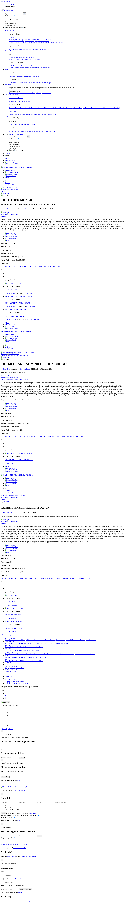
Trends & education (15, 114)
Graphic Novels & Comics (36, 42)
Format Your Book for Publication (55, 108)
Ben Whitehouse (25, 369)
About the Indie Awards (16, 83)
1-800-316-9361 (11, 856)
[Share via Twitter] (11, 174)
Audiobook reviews (11, 18)
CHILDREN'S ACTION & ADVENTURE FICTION (18, 436)
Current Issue (13, 93)
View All (11, 37)
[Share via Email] (10, 176)
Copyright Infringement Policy (14, 668)
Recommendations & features (37, 114)
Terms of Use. (32, 813)
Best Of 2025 (35, 49)
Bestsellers (12, 49)
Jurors (37, 76)
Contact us (8, 662)
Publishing (21, 101)
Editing (15, 101)
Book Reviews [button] (9, 31)
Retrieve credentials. (19, 790)
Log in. (19, 780)
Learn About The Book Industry (85, 654)
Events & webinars (52, 114)
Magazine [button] (8, 84)
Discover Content (14, 131)
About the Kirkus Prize (28, 76)
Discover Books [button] (10, 638)
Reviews (7, 183)
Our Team (12, 661)
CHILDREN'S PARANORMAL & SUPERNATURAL (73, 578)
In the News (22, 68)
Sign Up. (21, 892)
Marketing (27, 101)
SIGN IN (11, 5)
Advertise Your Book (91, 108)
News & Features (10, 20)
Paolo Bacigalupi (8, 512)
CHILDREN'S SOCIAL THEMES (12, 578)
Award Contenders (29, 83)
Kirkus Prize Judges (37, 647)
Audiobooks (12, 39)
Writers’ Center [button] (9, 652)
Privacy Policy (9, 664)
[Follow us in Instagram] (5, 697)
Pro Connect (9, 25)
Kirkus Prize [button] (8, 645)
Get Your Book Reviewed (37, 108)
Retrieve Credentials (25, 889)
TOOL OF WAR (10, 602)
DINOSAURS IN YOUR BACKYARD (17, 303)
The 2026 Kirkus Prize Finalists (24, 167)
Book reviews (9, 16)
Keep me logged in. (7, 817)
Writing (11, 101)
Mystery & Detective (39, 39)
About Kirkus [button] (9, 659)
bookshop (9, 355)
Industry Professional (11, 810)
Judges (49, 83)
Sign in (3, 813)
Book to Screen (13, 68)
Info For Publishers (37, 661)
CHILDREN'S (9, 184)
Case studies (24, 114)
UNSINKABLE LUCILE (13, 290)
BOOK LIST (10, 167)
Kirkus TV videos (59, 643)
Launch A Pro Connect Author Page (109, 108)
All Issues (28, 93)
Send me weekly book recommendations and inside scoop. (19, 815)
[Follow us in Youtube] (5, 698)
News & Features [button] (10, 51)
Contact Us (8, 676)
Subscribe (48, 93)
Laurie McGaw (30, 293)
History (47, 41)
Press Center (27, 661)
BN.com (25, 355)
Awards (23, 66)
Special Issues (21, 93)
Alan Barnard (30, 306)
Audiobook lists (26, 49)
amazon (3, 191)
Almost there (5, 777)
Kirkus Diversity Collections (13, 657)
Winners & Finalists (15, 76)
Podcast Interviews (11, 24)
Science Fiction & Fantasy (17, 41)
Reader (7, 806)
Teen (26, 57)
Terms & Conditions (11, 666)
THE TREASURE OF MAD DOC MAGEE (19, 460)
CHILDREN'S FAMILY (43, 436)
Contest (18, 661)
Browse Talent (24, 131)
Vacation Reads (44, 49)
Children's (61, 42)
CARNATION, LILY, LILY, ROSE (16, 316)
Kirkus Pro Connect (28, 657)
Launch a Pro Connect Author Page (64, 654)
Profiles (11, 66)
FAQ (21, 661)
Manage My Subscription (27, 650)
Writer (7, 808)
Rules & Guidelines (41, 83)
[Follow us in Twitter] (5, 695)
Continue (22, 757)
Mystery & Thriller (30, 59)
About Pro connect (35, 131)
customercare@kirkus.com (28, 856)
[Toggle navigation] (1, 10)
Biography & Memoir (38, 41)
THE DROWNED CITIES (13, 628)
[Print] (7, 177)
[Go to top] (5, 702)
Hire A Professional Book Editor (19, 108)
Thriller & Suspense (27, 39)
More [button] (6, 116)
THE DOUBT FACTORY (13, 615)
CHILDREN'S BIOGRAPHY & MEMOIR (14, 266)
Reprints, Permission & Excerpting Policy (12, 670)
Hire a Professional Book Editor (14, 654)
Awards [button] (7, 69)
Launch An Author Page (48, 131)
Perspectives (17, 66)
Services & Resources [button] (11, 94)
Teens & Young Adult (51, 42)
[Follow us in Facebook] (5, 693)
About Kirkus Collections (29, 124)
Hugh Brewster (8, 209)
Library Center (13, 111)
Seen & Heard (30, 66)
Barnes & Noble (17, 355)
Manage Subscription (38, 93)
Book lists (18, 49)
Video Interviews (10, 22)
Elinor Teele (7, 369)
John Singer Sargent (32, 319)
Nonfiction (28, 41)
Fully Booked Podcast (43, 68)
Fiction (18, 39)
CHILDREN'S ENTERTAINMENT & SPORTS (44, 266)
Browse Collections (15, 124)
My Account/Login (40, 657)
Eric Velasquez (27, 209)
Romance (49, 39)
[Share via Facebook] (11, 172)
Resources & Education (16, 98)
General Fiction (13, 57)
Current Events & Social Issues (18, 42)
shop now (4, 189)
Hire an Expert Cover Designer (75, 108)
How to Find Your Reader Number (26, 879)
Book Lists (14, 643)
